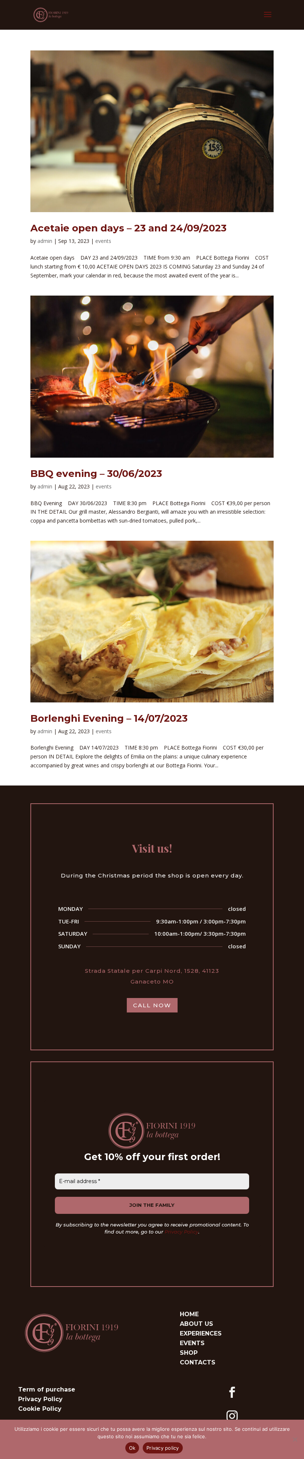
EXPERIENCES (201, 1333)
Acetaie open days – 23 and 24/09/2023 (128, 228)
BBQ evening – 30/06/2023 (96, 474)
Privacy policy (162, 1448)
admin (44, 240)
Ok (132, 1448)
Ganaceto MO (152, 981)
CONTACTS (197, 1362)
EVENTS (192, 1343)
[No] (294, 1439)
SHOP (189, 1352)
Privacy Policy (181, 1232)
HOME (189, 1314)
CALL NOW (152, 1005)
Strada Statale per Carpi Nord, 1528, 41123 (152, 970)
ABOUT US (196, 1323)
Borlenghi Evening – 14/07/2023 (109, 718)
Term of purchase (46, 1389)
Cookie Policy (40, 1408)
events (103, 240)
